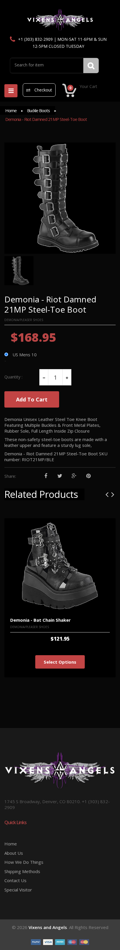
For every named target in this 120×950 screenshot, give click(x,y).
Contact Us (15, 880)
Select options (60, 662)
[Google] (74, 476)
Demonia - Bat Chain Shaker (40, 620)
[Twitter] (60, 476)
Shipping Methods (22, 871)
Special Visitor (18, 890)
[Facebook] (45, 476)
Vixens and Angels (48, 927)
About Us (13, 853)
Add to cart (31, 399)
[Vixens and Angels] (60, 19)
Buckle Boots (38, 110)
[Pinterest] (88, 476)
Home (11, 110)
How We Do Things (23, 862)
